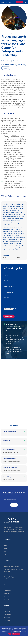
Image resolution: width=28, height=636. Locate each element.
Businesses (7, 611)
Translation (7, 599)
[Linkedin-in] (12, 577)
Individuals (7, 620)
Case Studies (8, 33)
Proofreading (7, 593)
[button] (25, 2)
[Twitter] (8, 577)
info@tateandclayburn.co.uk (11, 566)
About (5, 548)
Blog (5, 551)
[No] (25, 631)
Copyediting (7, 590)
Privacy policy (16, 633)
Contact (6, 554)
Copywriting (7, 596)
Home (2, 33)
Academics (7, 617)
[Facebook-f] (5, 577)
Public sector (7, 614)
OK (10, 633)
